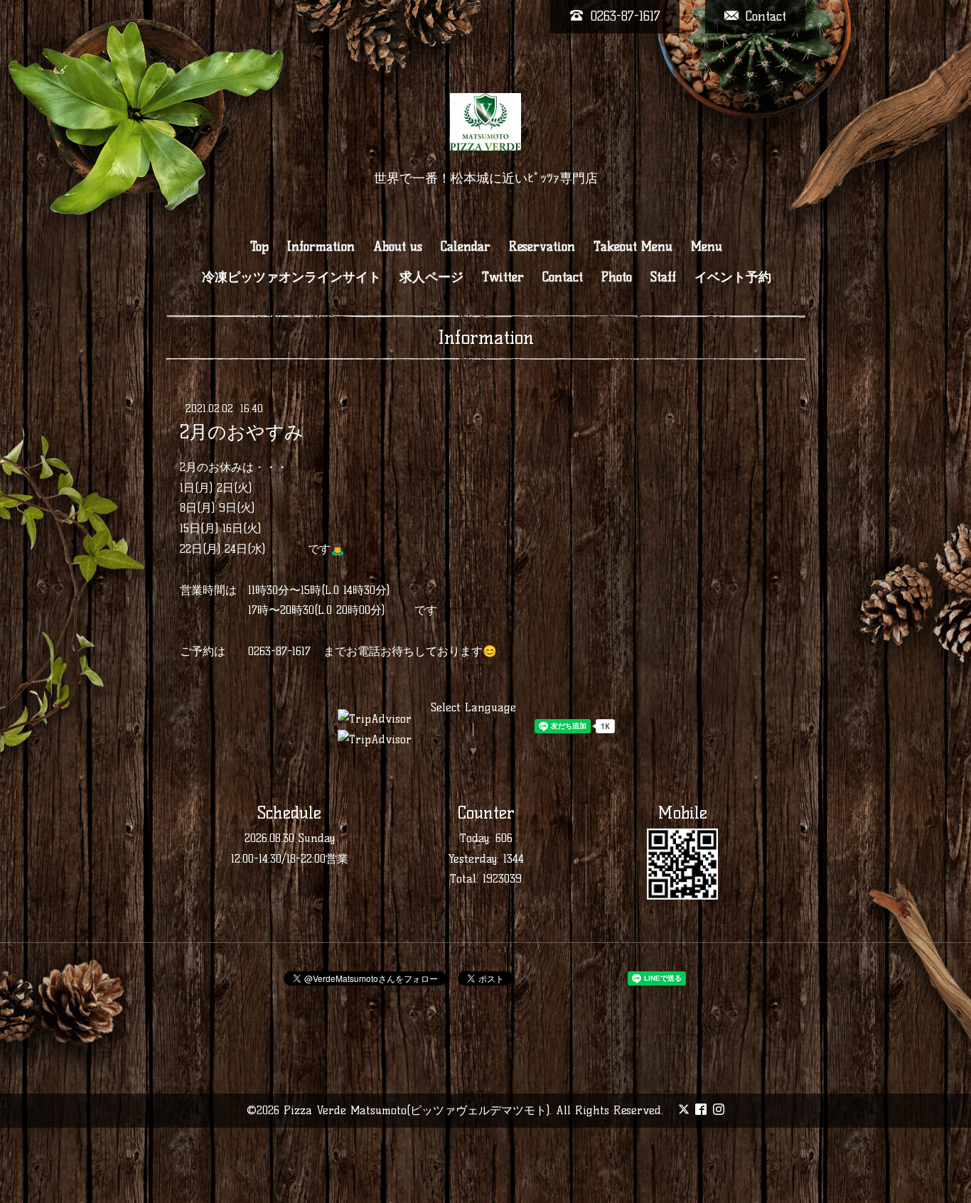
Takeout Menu (633, 246)
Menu (706, 246)
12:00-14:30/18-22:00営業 (289, 858)
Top (259, 246)
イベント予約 (732, 277)
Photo (616, 277)
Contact (562, 277)
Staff (663, 277)
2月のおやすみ (242, 432)
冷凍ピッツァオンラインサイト (291, 277)
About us (397, 246)
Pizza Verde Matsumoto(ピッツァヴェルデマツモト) (416, 1110)
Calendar (465, 246)
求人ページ (431, 277)
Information (321, 246)
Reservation (542, 246)
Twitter (503, 277)
